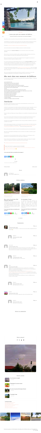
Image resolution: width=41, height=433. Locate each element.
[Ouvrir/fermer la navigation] (1, 4)
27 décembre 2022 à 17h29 (17, 257)
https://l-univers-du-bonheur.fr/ (10, 405)
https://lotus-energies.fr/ (9, 406)
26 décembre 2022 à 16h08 (17, 237)
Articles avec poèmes (24, 195)
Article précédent (7, 166)
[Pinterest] (11, 156)
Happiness (12, 173)
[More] (3, 32)
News (21, 32)
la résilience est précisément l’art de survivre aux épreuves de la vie (16, 142)
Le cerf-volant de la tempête (28, 199)
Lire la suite (6, 215)
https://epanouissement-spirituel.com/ (11, 407)
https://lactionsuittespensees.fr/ (10, 402)
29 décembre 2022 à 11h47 (17, 283)
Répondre (35, 235)
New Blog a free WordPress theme (24, 429)
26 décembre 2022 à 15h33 (13, 227)
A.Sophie (10, 291)
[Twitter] (7, 156)
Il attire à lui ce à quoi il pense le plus (24, 67)
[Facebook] (5, 156)
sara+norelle (11, 245)
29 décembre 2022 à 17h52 (13, 293)
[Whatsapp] (13, 156)
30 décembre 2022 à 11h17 (17, 301)
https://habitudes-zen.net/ (9, 403)
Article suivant (34, 166)
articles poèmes (11, 195)
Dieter (10, 265)
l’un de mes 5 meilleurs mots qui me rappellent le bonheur (17, 45)
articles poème (6, 195)
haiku (19, 32)
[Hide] (2, 36)
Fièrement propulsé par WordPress (10, 429)
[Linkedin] (9, 156)
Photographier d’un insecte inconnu (16, 383)
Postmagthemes (34, 429)
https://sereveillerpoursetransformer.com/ (11, 404)
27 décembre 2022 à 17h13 (13, 246)
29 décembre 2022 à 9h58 (13, 266)
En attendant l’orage (9, 199)
